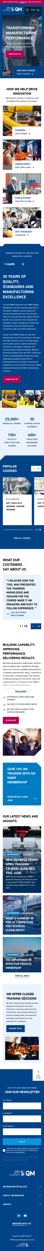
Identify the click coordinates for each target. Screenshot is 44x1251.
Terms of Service (19, 1159)
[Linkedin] (18, 1215)
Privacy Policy (7, 1159)
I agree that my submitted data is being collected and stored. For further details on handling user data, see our (22, 1150)
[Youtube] (25, 1215)
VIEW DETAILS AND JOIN (17, 799)
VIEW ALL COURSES (22, 538)
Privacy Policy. (20, 1152)
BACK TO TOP (38, 1077)
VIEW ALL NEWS (22, 976)
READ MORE (20, 691)
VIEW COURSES (23, 74)
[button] (38, 469)
